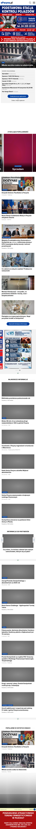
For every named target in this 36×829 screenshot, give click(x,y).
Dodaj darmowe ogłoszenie (18, 96)
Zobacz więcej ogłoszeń (18, 100)
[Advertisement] (18, 115)
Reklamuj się (3, 809)
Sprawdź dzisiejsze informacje (18, 324)
